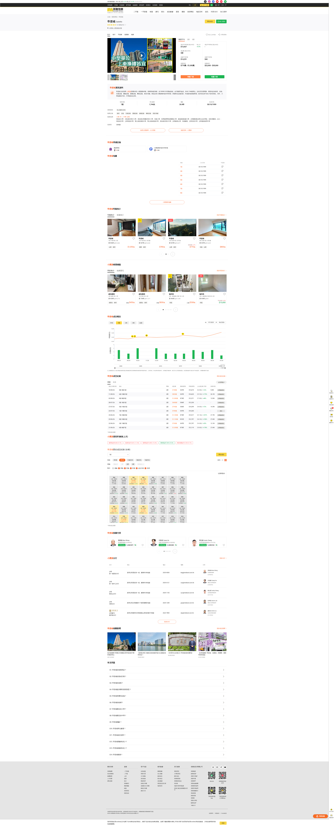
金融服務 (135, 5)
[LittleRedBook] (222, 775)
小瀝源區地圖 (167, 202)
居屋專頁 (126, 790)
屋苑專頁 (114, 17)
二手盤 (126, 773)
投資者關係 (110, 773)
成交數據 (160, 781)
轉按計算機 (144, 788)
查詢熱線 (143, 778)
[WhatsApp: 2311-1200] (211, 5)
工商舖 (116, 5)
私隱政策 (217, 813)
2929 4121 (166, 583)
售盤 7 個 (190, 77)
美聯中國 (193, 778)
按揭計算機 (144, 783)
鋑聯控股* (193, 773)
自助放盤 (143, 771)
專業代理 (143, 773)
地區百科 (160, 786)
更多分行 (222, 558)
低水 (125, 781)
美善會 (176, 783)
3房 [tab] (193, 39)
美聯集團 (109, 5)
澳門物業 (128, 5)
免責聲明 (211, 813)
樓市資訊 (176, 776)
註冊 (195, 5)
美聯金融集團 (194, 783)
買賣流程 (126, 793)
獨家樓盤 (126, 786)
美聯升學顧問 (194, 788)
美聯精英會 (177, 778)
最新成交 (160, 776)
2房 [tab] (188, 39)
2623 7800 (166, 613)
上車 (125, 776)
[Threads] (213, 767)
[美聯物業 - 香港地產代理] (115, 10)
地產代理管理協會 (179, 786)
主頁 (108, 17)
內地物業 (121, 5)
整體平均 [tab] (181, 39)
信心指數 (160, 773)
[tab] (111, 215)
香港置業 (193, 793)
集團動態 (109, 776)
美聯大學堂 (194, 800)
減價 (125, 778)
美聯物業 (193, 771)
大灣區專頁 (177, 773)
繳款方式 (143, 790)
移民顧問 (141, 5)
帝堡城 (121, 17)
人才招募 (109, 778)
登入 (190, 5)
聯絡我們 (143, 781)
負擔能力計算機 (145, 786)
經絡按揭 (193, 795)
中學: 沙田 (126, 117)
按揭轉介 (148, 5)
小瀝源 (129, 91)
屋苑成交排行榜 (162, 783)
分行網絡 (143, 776)
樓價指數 (160, 771)
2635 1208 (166, 603)
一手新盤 (126, 771)
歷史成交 (210, 21)
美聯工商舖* (194, 776)
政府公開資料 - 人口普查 (147, 130)
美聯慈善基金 (178, 781)
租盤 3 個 (214, 77)
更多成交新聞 (221, 628)
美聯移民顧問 (194, 786)
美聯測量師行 (194, 790)
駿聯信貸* (193, 803)
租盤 (125, 788)
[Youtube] (225, 767)
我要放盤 (322, 816)
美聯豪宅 (126, 783)
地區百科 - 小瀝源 (186, 130)
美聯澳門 (193, 781)
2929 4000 (166, 572)
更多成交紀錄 (221, 376)
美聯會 (161, 5)
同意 (223, 823)
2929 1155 (166, 593)
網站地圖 (109, 781)
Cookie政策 (110, 824)
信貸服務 (154, 5)
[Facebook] (221, 767)
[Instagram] (217, 767)
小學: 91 (119, 117)
